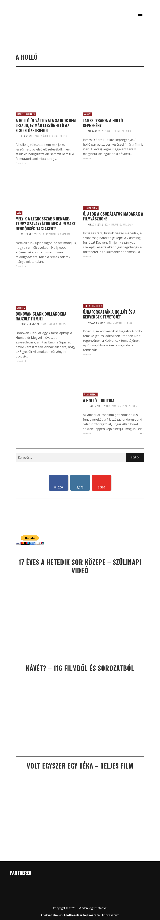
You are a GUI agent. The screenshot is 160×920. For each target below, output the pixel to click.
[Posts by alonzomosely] (84, 131)
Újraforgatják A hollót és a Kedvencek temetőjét (109, 314)
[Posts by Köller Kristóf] (17, 234)
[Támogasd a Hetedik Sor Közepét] (80, 38)
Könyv (87, 114)
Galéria (21, 307)
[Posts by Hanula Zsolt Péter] (84, 406)
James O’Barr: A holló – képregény (104, 123)
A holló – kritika (99, 400)
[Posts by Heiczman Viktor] (17, 324)
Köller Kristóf (29, 234)
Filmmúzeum (91, 207)
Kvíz (19, 212)
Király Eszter (95, 224)
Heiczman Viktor (30, 324)
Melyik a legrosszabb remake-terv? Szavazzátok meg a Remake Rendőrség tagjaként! (46, 223)
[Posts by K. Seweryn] (17, 136)
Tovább (20, 163)
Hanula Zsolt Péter (99, 406)
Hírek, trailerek (26, 114)
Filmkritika (90, 394)
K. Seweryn (27, 136)
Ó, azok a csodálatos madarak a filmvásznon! (113, 216)
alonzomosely (96, 131)
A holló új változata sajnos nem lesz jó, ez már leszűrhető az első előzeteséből (46, 125)
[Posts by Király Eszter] (84, 224)
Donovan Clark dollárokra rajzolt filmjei (41, 316)
